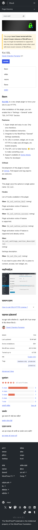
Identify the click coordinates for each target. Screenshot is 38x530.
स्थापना (6, 80)
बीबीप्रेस (5, 490)
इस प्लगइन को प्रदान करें (9, 436)
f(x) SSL (5, 102)
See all (33, 406)
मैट (4, 486)
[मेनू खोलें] (35, 3)
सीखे (3, 465)
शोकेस (22, 448)
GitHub (6, 171)
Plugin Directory (7, 9)
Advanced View (8, 371)
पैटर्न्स (21, 459)
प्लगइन (22, 455)
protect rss (31, 365)
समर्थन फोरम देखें (7, 421)
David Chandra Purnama (11, 56)
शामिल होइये (23, 465)
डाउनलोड (5, 61)
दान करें (23, 472)
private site (31, 361)
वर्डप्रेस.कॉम (6, 483)
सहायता (4, 469)
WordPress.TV (8, 476)
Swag (23, 476)
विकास (6, 85)
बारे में (3, 448)
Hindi (9, 502)
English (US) (32, 357)
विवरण (6, 69)
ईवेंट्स (22, 469)
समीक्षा (6, 74)
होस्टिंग (4, 455)
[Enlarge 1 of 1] (33, 276)
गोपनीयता (5, 459)
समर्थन (6, 90)
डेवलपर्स (4, 472)
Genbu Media (25, 155)
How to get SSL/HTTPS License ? (15, 307)
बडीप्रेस (5, 493)
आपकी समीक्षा (6, 406)
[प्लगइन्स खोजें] (23, 16)
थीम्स (21, 452)
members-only (22, 361)
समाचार (4, 452)
